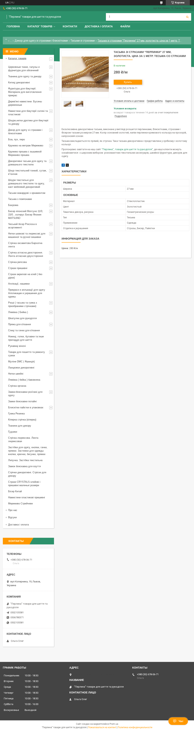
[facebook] (63, 165)
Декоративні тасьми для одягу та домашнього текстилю (27, 163)
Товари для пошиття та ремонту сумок (26, 354)
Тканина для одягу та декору (24, 76)
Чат (181, 721)
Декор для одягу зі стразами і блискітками (41, 40)
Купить (128, 82)
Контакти (70, 26)
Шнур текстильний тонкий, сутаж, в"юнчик (27, 172)
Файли (125, 26)
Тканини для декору (19, 425)
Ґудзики (12, 431)
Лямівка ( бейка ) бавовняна (24, 379)
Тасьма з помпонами (20, 199)
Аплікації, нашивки (19, 283)
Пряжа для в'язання (19, 324)
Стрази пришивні (17, 268)
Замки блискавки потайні (22, 401)
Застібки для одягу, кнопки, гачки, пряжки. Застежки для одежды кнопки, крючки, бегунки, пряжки (27, 451)
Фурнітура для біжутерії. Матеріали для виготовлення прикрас (24, 92)
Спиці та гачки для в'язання (24, 330)
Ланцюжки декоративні (21, 367)
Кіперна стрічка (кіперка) (22, 419)
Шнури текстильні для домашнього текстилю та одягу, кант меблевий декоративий (26, 183)
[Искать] (187, 17)
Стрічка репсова (17, 262)
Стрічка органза (17, 385)
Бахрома (13, 205)
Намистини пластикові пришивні (26, 497)
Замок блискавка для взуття (24, 466)
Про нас (12, 510)
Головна (13, 26)
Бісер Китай (15, 491)
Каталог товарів (39, 26)
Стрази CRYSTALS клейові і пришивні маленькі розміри (24, 483)
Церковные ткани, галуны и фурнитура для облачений (24, 68)
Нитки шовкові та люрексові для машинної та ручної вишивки (26, 235)
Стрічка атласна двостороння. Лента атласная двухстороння (25, 254)
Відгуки (12, 517)
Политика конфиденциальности (135, 727)
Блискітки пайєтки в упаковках (25, 407)
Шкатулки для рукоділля (22, 318)
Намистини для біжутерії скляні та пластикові (28, 113)
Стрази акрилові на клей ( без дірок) (25, 276)
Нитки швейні (15, 373)
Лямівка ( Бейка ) (18, 312)
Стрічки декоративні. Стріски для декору (27, 474)
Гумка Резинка (16, 413)
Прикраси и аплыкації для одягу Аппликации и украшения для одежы (26, 293)
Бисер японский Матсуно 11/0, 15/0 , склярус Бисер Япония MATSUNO (25, 214)
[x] (67, 165)
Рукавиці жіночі (17, 346)
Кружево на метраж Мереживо (25, 145)
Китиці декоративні (19, 82)
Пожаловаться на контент (102, 727)
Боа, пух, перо (16, 139)
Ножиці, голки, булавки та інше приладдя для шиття (26, 338)
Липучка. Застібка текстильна (25, 460)
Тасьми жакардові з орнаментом (26, 193)
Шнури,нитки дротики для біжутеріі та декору (28, 122)
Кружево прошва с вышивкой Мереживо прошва (24, 153)
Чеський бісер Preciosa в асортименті (22, 226)
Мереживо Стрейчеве (20, 503)
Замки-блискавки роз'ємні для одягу (25, 393)
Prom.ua (114, 724)
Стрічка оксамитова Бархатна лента (25, 245)
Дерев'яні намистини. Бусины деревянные (25, 103)
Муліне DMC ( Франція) (21, 361)
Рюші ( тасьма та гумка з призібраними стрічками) (22, 304)
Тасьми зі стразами (82, 40)
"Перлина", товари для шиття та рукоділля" (127, 149)
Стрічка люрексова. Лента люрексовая (23, 439)
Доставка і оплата (99, 26)
